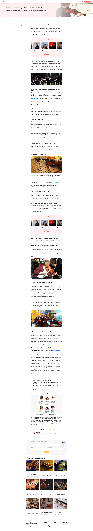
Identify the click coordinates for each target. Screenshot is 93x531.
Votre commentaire (33, 443)
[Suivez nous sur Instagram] (30, 526)
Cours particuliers (44, 525)
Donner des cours (63, 525)
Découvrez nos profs (88, 1)
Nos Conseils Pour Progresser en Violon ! (32, 491)
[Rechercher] (82, 1)
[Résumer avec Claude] (11, 23)
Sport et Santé (49, 526)
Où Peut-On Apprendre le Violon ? (59, 491)
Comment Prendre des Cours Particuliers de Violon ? (32, 510)
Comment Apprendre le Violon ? (60, 509)
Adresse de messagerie (49, 447)
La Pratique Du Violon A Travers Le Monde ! (60, 472)
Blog (5, 18)
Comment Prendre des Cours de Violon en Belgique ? (46, 472)
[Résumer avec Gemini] (12, 23)
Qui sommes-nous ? (56, 525)
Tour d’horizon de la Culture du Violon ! (46, 491)
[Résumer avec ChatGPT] (9, 23)
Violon (11, 18)
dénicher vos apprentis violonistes (55, 414)
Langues (48, 525)
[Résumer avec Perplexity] (15, 23)
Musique (8, 18)
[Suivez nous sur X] (28, 526)
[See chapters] (21, 25)
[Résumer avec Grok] (13, 23)
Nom (32, 447)
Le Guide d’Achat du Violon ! (46, 509)
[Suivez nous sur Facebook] (26, 526)
